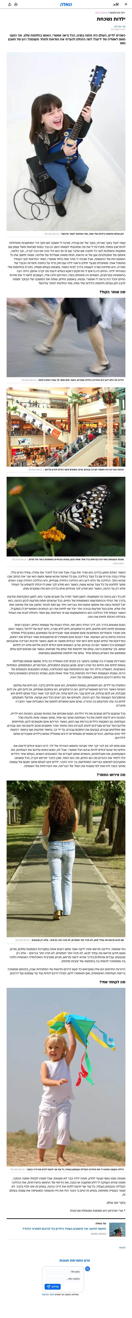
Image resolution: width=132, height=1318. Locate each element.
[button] (115, 4)
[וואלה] (66, 4)
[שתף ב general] (9, 4)
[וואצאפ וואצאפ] (16, 4)
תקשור (122, 1248)
